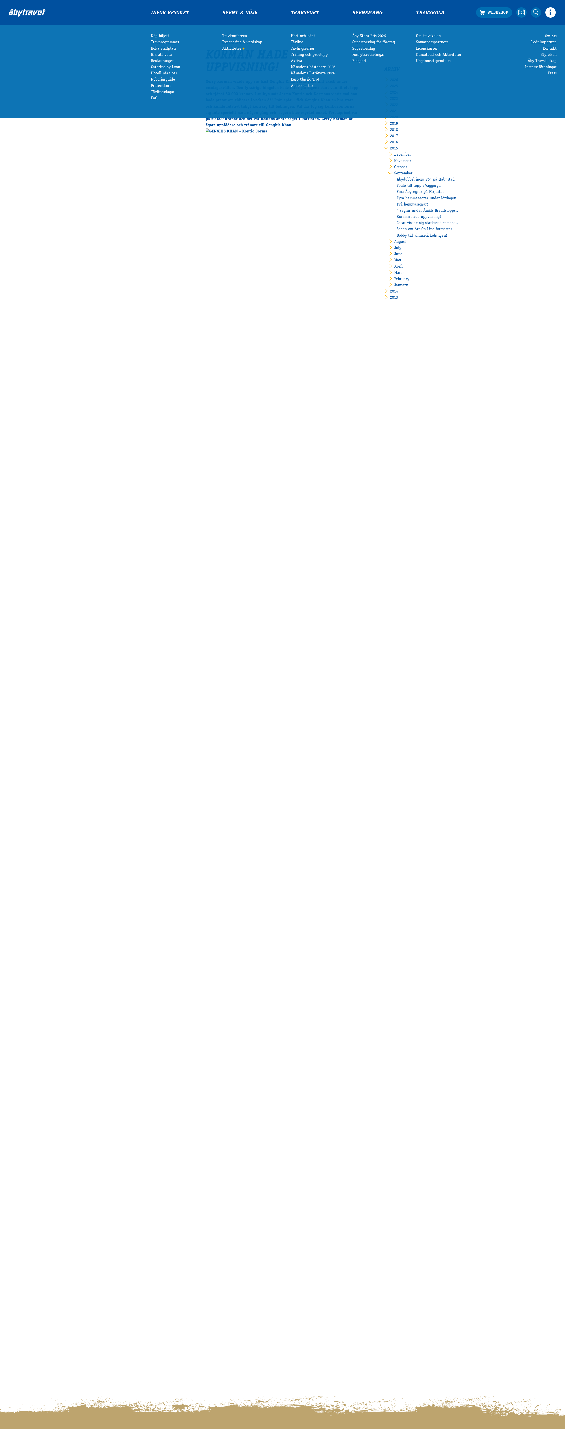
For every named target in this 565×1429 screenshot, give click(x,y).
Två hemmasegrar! (412, 205)
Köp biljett (160, 36)
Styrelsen (549, 55)
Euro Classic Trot (305, 80)
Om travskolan (428, 36)
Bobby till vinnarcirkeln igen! (422, 236)
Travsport (305, 13)
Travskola (430, 13)
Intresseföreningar (541, 67)
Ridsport (359, 61)
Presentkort (161, 86)
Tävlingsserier (303, 49)
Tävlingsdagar (163, 92)
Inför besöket (170, 13)
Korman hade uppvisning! (419, 217)
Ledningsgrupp (544, 42)
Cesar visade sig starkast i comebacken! (429, 223)
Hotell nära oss (164, 74)
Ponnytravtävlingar (368, 55)
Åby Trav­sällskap (542, 61)
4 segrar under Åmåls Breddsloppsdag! (429, 211)
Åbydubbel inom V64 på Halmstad (426, 180)
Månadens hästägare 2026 (313, 67)
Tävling (297, 42)
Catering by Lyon (165, 67)
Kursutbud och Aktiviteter (438, 55)
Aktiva (296, 61)
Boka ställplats (163, 49)
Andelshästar (302, 86)
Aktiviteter (231, 49)
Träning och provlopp (309, 55)
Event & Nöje (239, 13)
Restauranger (162, 61)
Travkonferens (234, 36)
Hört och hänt (303, 36)
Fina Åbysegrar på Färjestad (421, 192)
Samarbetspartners (432, 42)
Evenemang (367, 13)
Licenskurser (427, 49)
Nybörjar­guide (163, 80)
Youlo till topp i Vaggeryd (419, 186)
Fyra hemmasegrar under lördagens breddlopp (429, 198)
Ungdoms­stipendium (433, 61)
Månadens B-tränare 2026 (313, 74)
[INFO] (550, 12)
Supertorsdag (363, 49)
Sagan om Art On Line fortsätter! (425, 229)
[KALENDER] (521, 12)
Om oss (551, 36)
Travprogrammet (165, 42)
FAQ (154, 98)
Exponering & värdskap (242, 42)
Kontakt (550, 49)
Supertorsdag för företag (373, 42)
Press (552, 74)
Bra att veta (161, 55)
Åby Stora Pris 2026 (369, 36)
